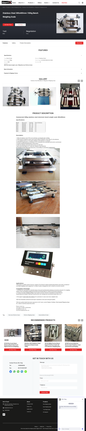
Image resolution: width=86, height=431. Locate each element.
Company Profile (30, 404)
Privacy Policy (48, 426)
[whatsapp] (14, 371)
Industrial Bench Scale (43, 315)
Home (4, 7)
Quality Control (29, 409)
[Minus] (82, 399)
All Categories (45, 412)
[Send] (83, 428)
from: (41, 378)
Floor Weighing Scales (47, 404)
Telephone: (42, 385)
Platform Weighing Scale (29, 315)
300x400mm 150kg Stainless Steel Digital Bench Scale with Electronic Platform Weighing (73, 345)
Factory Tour (29, 406)
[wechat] (18, 371)
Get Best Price (8, 24)
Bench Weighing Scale (16, 7)
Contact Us (29, 411)
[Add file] (59, 428)
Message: (42, 362)
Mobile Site (42, 426)
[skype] (22, 371)
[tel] (29, 371)
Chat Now (20, 24)
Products (9, 7)
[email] (10, 371)
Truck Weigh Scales (46, 409)
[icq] (25, 371)
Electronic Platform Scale (14, 315)
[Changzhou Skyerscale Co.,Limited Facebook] (4, 414)
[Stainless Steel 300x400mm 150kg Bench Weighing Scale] (69, 23)
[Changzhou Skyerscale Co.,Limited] (7, 2)
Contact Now (45, 392)
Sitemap (36, 426)
